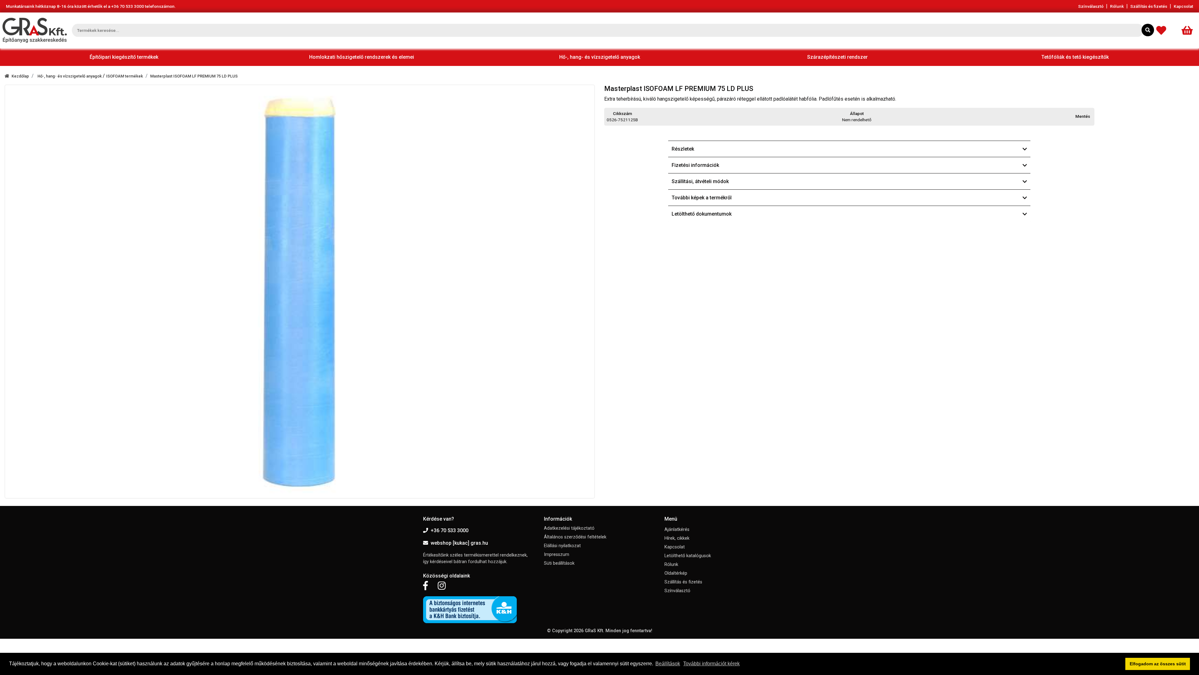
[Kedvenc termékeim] (1162, 30)
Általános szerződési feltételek (575, 537)
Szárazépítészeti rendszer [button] (837, 57)
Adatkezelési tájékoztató (569, 528)
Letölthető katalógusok (687, 555)
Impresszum (556, 554)
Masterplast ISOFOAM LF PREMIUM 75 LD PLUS (194, 76)
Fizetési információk (695, 165)
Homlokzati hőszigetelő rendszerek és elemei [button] (361, 57)
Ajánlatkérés (676, 529)
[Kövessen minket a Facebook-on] (425, 586)
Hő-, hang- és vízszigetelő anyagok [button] (599, 57)
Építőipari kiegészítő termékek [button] (124, 57)
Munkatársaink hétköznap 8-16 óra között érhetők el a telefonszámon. (91, 6)
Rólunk (1117, 6)
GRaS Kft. (594, 630)
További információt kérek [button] (711, 663)
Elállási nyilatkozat (562, 545)
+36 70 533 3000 (449, 530)
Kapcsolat (1183, 6)
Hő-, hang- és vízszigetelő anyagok (70, 76)
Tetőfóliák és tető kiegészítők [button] (1075, 57)
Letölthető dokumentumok (702, 214)
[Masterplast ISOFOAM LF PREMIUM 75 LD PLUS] (300, 291)
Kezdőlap (20, 76)
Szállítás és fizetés (1148, 6)
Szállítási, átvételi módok (700, 181)
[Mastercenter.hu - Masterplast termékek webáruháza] (34, 30)
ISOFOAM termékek (124, 76)
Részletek (683, 149)
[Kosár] (1189, 30)
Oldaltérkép (675, 573)
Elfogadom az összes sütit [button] (1158, 663)
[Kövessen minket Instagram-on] (442, 586)
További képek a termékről (702, 198)
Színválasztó (1090, 6)
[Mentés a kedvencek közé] (1091, 116)
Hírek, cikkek (676, 538)
